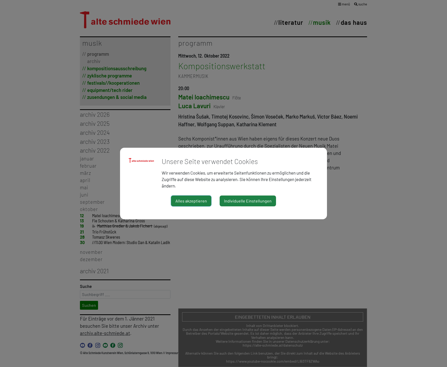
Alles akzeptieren (191, 200)
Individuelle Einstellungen (248, 200)
